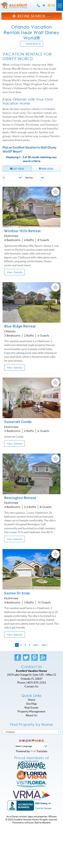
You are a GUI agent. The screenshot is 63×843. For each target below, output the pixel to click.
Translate (41, 751)
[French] (30, 741)
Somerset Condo (18, 421)
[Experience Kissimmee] (31, 765)
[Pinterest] (34, 657)
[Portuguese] (39, 741)
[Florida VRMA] (31, 775)
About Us (31, 715)
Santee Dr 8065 (17, 593)
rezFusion (29, 822)
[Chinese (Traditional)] (23, 741)
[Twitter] (26, 657)
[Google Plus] (43, 657)
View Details (14, 272)
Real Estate (31, 707)
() (53, 5)
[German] (33, 741)
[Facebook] (18, 657)
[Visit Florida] (31, 785)
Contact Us (31, 686)
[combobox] (31, 731)
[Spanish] (42, 741)
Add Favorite (55, 192)
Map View (47, 169)
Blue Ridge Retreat (20, 326)
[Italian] (36, 741)
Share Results (33, 43)
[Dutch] (26, 741)
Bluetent (46, 822)
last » (45, 645)
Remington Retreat (20, 497)
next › (36, 645)
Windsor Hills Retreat (22, 230)
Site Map (31, 703)
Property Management (31, 711)
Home (31, 699)
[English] (20, 741)
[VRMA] (32, 795)
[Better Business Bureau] (31, 806)
